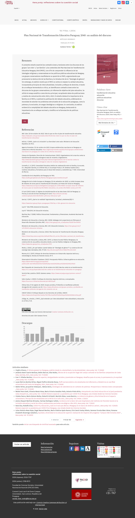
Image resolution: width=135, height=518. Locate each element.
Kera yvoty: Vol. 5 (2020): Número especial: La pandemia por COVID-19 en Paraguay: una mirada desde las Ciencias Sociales (73, 394)
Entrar (120, 8)
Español (17, 8)
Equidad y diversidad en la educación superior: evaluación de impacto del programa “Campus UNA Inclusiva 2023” (79, 413)
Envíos (85, 20)
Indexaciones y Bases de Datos (101, 20)
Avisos (95, 8)
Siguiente (79, 420)
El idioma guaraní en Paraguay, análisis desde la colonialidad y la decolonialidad (56, 370)
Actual (24, 20)
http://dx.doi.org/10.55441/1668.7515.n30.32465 (61, 250)
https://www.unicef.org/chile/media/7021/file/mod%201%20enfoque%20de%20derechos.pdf (51, 295)
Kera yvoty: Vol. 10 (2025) (24, 415)
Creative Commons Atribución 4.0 (62, 312)
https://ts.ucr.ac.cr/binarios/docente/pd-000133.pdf (38, 281)
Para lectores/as (46, 447)
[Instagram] (123, 2)
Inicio (16, 20)
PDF (25, 121)
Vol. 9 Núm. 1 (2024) (67, 31)
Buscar (118, 20)
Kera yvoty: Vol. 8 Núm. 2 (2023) (77, 399)
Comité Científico (73, 20)
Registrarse (113, 8)
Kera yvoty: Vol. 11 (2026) (95, 370)
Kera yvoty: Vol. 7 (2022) (86, 403)
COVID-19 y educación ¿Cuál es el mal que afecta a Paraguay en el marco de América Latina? (66, 406)
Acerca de (43, 20)
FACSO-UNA (43, 509)
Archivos (33, 20)
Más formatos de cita (106, 123)
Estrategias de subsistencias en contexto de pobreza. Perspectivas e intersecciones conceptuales (87, 387)
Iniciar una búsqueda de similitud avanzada (40, 424)
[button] (102, 146)
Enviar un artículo (22, 444)
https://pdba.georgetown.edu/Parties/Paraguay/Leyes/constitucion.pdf (45, 178)
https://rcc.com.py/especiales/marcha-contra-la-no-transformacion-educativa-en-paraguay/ (52, 269)
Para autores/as (46, 450)
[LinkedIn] (127, 2)
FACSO (90, 8)
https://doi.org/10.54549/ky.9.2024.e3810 (109, 119)
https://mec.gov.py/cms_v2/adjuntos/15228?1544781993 (63, 222)
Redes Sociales (103, 8)
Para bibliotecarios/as (49, 452)
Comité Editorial (57, 20)
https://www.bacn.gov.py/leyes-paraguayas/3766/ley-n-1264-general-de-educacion (48, 203)
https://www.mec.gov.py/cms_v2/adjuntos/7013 (37, 244)
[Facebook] (119, 2)
